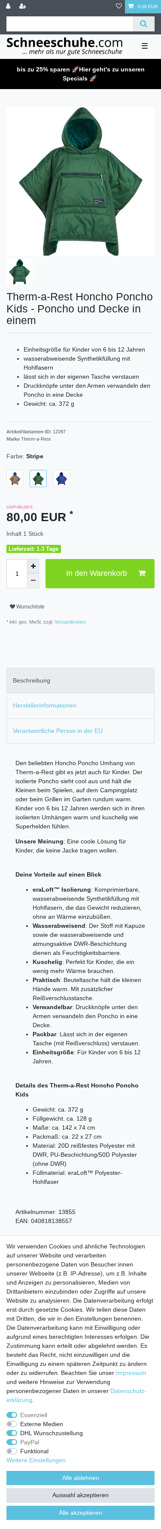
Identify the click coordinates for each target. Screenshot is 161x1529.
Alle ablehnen (80, 1477)
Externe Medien (41, 1424)
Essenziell (33, 1415)
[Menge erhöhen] (33, 566)
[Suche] (144, 23)
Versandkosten (69, 621)
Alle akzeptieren (80, 1512)
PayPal (29, 1442)
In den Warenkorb (96, 573)
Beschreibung (31, 680)
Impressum (131, 1372)
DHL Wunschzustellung (51, 1433)
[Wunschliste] (119, 6)
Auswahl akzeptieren (80, 1495)
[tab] (80, 680)
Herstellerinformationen (44, 705)
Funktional (34, 1451)
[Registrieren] (23, 6)
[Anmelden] (9, 6)
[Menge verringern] (33, 581)
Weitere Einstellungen (36, 1460)
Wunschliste (30, 607)
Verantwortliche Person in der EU (58, 730)
